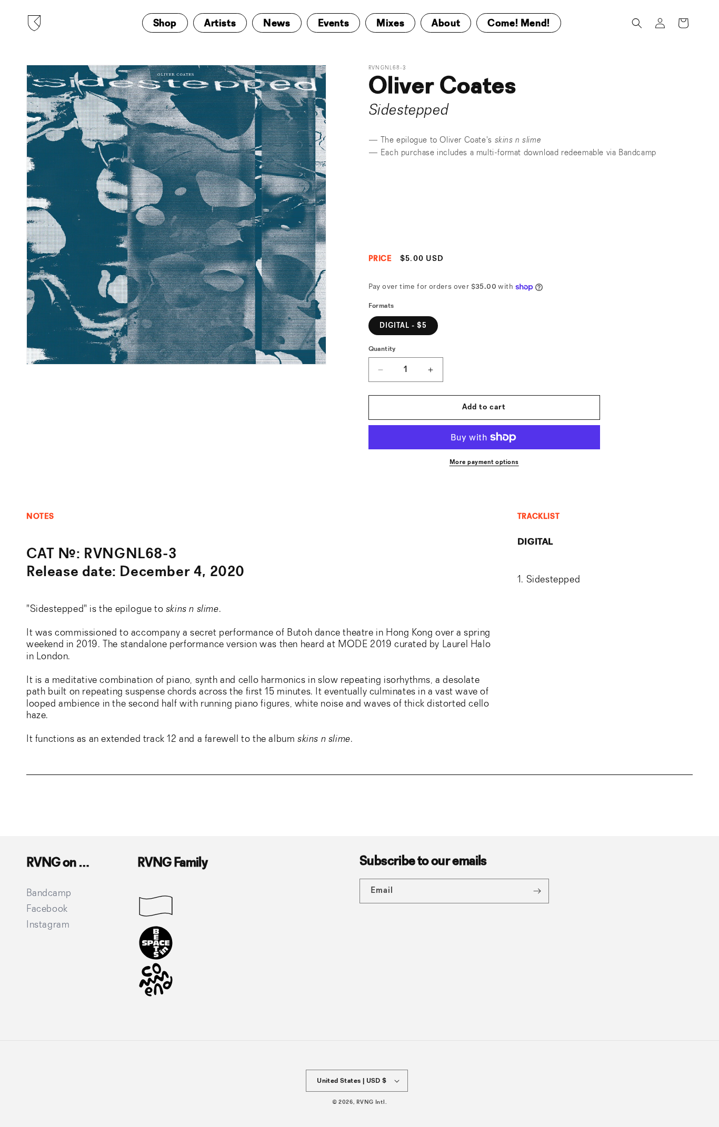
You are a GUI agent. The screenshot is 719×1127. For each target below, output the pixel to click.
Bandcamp (637, 153)
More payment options (484, 462)
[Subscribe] (536, 891)
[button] (636, 23)
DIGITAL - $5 (403, 325)
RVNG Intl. (371, 1102)
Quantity (382, 349)
